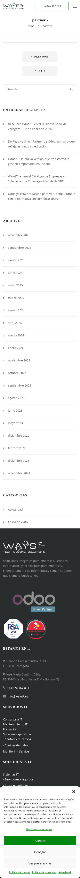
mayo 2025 (15, 285)
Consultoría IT (12, 719)
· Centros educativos (17, 739)
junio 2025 (15, 273)
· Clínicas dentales (15, 745)
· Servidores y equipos (18, 779)
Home (30, 26)
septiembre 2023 (19, 385)
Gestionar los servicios (39, 829)
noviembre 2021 (19, 473)
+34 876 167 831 (18, 688)
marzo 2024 (16, 335)
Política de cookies (19, 872)
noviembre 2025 (19, 235)
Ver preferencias (40, 863)
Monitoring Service (16, 751)
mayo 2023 (15, 423)
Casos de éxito (18, 522)
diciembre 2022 (18, 435)
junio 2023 (15, 410)
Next (38, 71)
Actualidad (15, 509)
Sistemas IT (11, 774)
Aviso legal (64, 872)
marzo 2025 (16, 298)
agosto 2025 (16, 260)
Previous (41, 56)
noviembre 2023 (19, 360)
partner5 (40, 20)
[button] (74, 791)
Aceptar (40, 841)
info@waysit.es (18, 696)
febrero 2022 (17, 448)
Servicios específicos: (17, 734)
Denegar (40, 852)
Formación (10, 729)
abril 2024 (15, 323)
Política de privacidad (44, 872)
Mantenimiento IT (15, 724)
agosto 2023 (16, 398)
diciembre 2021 (18, 461)
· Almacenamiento (15, 785)
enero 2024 (15, 348)
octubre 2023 (17, 373)
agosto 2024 (16, 310)
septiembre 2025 (19, 248)
